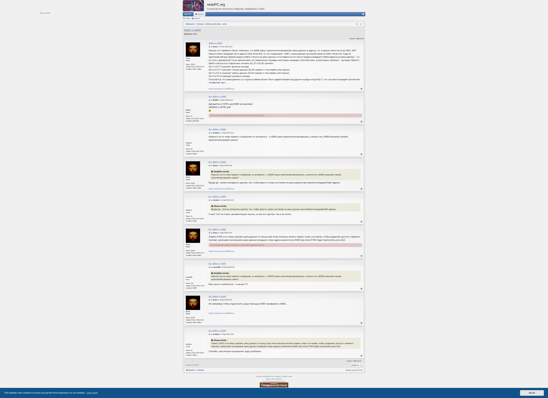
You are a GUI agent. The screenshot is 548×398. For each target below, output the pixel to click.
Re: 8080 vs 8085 (217, 96)
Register (197, 18)
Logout (187, 18)
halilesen (279, 379)
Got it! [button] (532, 393)
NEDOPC (188, 14)
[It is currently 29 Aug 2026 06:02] (357, 24)
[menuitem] (363, 14)
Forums (201, 14)
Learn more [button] (92, 393)
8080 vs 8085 (192, 30)
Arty (273, 379)
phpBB (266, 376)
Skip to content (45, 13)
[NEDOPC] (195, 5)
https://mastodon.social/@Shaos (221, 89)
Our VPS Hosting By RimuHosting (274, 381)
